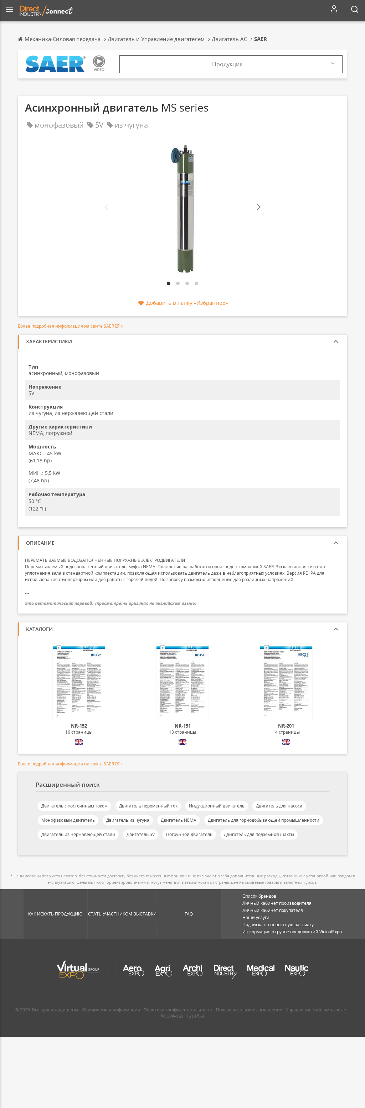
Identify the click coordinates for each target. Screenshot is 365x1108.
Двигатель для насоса (279, 806)
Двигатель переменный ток (148, 806)
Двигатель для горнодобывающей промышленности (263, 820)
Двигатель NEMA (178, 820)
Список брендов (259, 896)
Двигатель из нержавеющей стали (78, 834)
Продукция (227, 64)
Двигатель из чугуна (127, 820)
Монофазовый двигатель (68, 820)
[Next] (258, 207)
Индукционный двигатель (217, 806)
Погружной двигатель (189, 834)
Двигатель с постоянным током (74, 806)
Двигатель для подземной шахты (259, 834)
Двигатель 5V (141, 834)
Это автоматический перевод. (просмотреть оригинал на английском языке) (110, 603)
